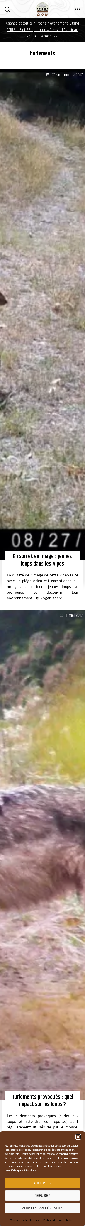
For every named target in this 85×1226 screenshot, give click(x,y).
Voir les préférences (42, 1208)
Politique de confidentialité (58, 1220)
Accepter (42, 1183)
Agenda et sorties (19, 23)
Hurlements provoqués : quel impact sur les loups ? (42, 1101)
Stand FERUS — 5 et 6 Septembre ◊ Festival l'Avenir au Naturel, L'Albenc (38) (43, 29)
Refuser (43, 1195)
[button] (78, 1137)
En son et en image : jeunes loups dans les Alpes (42, 560)
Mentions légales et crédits (24, 1220)
